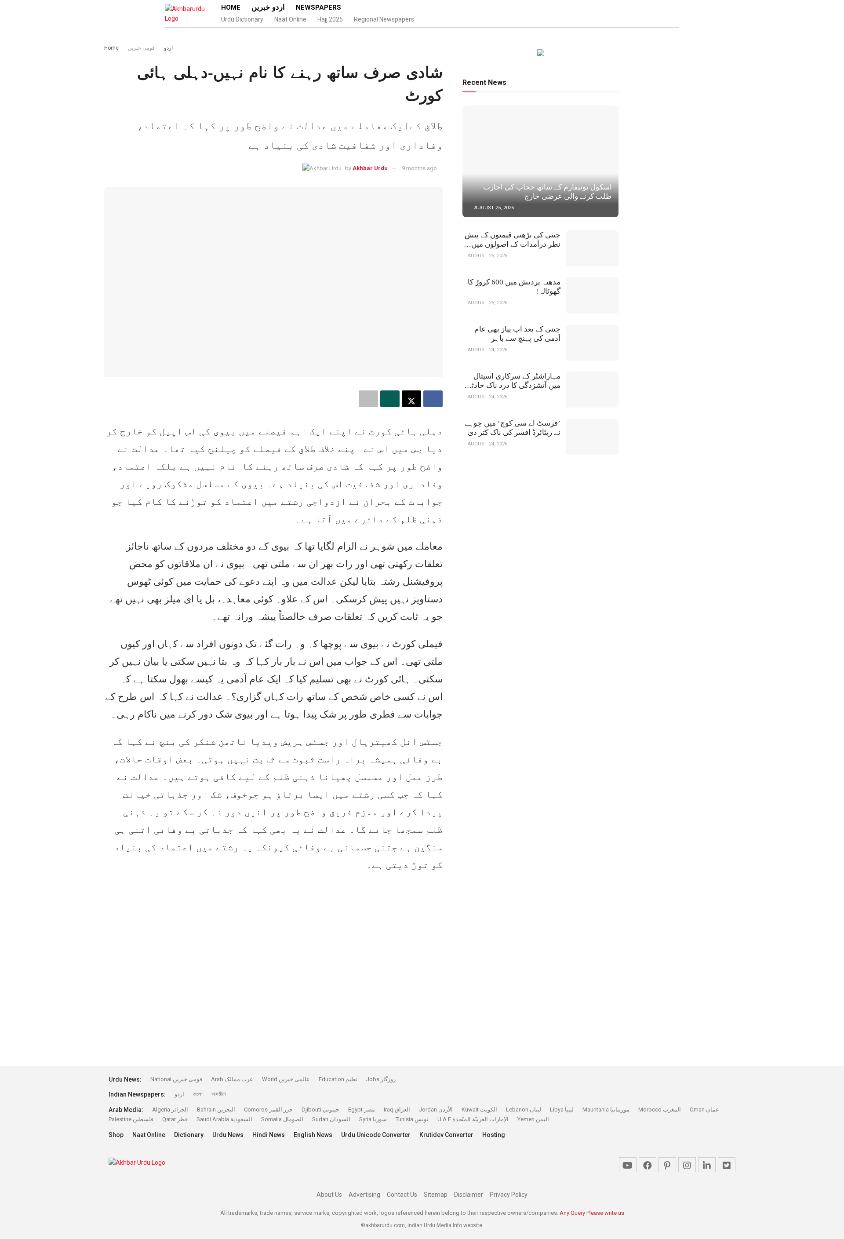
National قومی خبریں (176, 1079)
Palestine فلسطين (131, 1119)
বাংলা (198, 1094)
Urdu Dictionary (242, 19)
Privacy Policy (509, 1194)
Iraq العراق (397, 1109)
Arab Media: (126, 1109)
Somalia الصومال (282, 1119)
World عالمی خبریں (286, 1079)
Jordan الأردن (436, 1109)
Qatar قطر (175, 1119)
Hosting (493, 1134)
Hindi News (268, 1134)
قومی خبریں (141, 48)
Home (230, 7)
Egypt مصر (361, 1109)
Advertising (364, 1194)
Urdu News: (125, 1079)
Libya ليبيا (562, 1109)
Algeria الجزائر (170, 1109)
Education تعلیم (338, 1079)
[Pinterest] (667, 1164)
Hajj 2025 (330, 19)
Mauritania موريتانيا (605, 1109)
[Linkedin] (707, 1164)
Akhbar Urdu (370, 168)
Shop (116, 1134)
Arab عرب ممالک (232, 1079)
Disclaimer (468, 1194)
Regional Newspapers (384, 19)
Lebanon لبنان (523, 1109)
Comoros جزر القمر (268, 1109)
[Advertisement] (50, 132)
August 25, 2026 (493, 208)
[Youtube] (628, 1164)
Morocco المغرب (659, 1109)
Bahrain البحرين (216, 1109)
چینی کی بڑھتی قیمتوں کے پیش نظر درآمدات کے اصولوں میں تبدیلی (512, 244)
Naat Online (290, 19)
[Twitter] (726, 1164)
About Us (329, 1194)
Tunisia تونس (412, 1119)
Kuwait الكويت (479, 1109)
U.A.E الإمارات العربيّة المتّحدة (473, 1119)
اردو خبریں (268, 7)
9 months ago (419, 168)
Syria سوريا (373, 1119)
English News (313, 1134)
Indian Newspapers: (137, 1094)
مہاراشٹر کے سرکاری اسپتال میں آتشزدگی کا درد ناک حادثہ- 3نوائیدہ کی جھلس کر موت (512, 385)
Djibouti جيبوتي (320, 1109)
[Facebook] (647, 1164)
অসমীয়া (218, 1094)
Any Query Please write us (592, 1213)
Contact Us (402, 1194)
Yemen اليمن (533, 1119)
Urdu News (228, 1134)
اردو (168, 48)
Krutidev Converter (446, 1134)
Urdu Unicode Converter (376, 1134)
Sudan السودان (331, 1119)
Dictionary (189, 1134)
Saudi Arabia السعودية (224, 1119)
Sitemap (435, 1194)
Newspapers (318, 7)
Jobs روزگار (381, 1079)
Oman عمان (704, 1109)
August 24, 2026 (486, 350)
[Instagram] (687, 1164)
